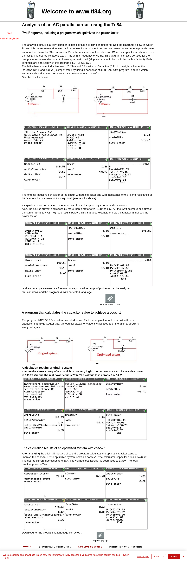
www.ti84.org (94, 11)
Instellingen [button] (143, 556)
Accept (174, 556)
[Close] (183, 557)
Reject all (159, 556)
